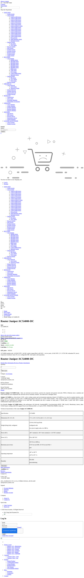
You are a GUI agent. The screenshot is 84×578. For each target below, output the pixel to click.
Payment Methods (8, 488)
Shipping (6, 489)
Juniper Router (8, 314)
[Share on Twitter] (4, 331)
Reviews (3, 471)
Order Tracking (8, 505)
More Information (5, 467)
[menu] (1, 301)
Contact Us (7, 499)
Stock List (6, 506)
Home (5, 311)
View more (3, 465)
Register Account (8, 492)
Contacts (3, 4)
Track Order (4, 6)
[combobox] (8, 130)
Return (5, 491)
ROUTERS (7, 312)
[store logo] (10, 8)
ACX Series (7, 315)
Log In (5, 182)
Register (6, 184)
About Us (6, 498)
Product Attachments (6, 472)
